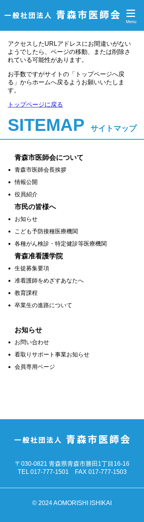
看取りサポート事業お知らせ (52, 354)
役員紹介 (26, 194)
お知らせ (26, 219)
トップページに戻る (35, 104)
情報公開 (26, 182)
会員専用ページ (35, 366)
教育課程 (26, 292)
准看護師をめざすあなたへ (49, 280)
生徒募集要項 (32, 268)
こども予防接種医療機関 (46, 231)
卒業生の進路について (43, 305)
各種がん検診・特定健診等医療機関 (61, 243)
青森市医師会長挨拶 (40, 169)
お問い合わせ (32, 342)
